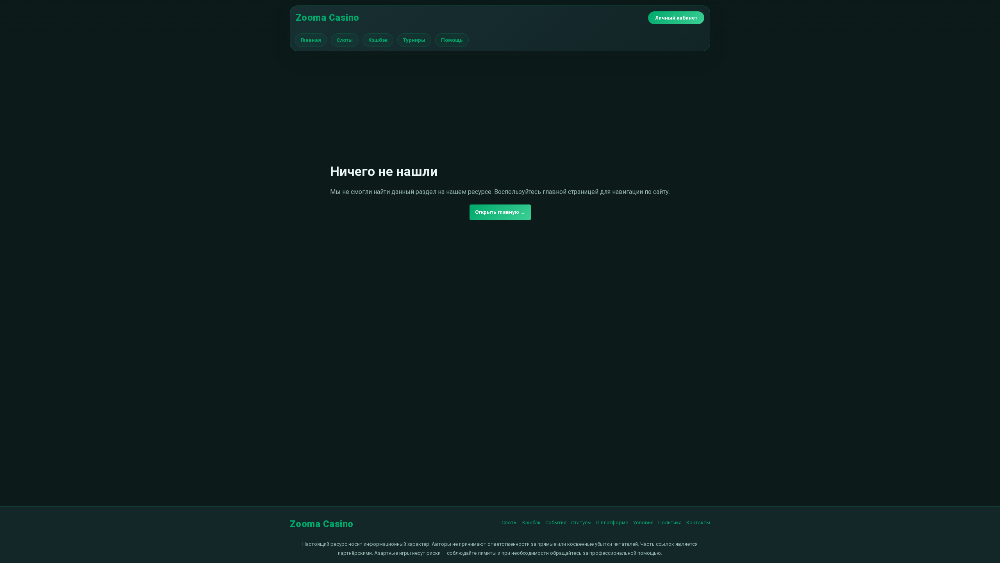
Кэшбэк (378, 40)
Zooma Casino (327, 17)
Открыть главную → (500, 212)
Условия (643, 522)
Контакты (698, 522)
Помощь (452, 40)
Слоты (345, 40)
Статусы (581, 522)
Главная (311, 40)
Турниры (414, 40)
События (555, 522)
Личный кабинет (676, 18)
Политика (670, 522)
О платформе (612, 522)
